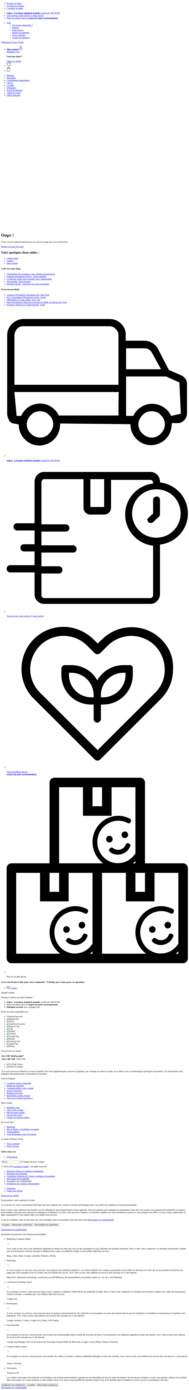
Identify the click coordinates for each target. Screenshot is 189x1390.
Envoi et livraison (14, 1091)
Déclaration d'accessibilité (18, 1179)
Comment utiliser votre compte (20, 1088)
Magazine (11, 1127)
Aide (9, 23)
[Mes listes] (9, 66)
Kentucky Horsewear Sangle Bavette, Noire (26, 305)
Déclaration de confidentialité (101, 1220)
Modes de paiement (20, 32)
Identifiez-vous (13, 52)
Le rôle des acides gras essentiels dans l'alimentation (29, 279)
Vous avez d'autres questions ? (20, 1098)
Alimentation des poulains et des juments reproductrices (31, 274)
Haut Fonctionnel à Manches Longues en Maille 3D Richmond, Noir (37, 302)
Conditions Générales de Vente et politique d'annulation (31, 1176)
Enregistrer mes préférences (13, 1385)
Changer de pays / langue (33, 1162)
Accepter (5, 1225)
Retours (15, 27)
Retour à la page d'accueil (12, 246)
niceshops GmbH (21, 1166)
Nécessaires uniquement (22, 1225)
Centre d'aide (12, 258)
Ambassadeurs (13, 1132)
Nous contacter (18, 35)
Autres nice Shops (15, 1191)
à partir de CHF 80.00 (33, 13)
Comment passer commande (19, 1083)
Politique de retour (15, 1093)
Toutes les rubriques (21, 37)
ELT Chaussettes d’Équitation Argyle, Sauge (26, 297)
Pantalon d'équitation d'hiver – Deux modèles (26, 276)
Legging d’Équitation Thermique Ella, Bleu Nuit (28, 295)
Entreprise (11, 1188)
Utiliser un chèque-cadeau (18, 1117)
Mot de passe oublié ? (16, 1112)
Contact (10, 261)
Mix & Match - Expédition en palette (23, 1129)
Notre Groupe (13, 1146)
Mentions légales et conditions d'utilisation (25, 1171)
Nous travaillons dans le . (32, 18)
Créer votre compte (15, 1110)
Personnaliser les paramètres (46, 1225)
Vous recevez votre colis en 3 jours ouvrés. (25, 15)
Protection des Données (17, 1174)
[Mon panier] (97, 69)
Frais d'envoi (17, 30)
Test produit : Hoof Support (19, 281)
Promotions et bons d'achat (18, 1095)
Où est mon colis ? (15, 1115)
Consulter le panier (15, 8)
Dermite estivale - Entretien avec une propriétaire (28, 284)
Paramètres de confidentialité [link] (19, 1181)
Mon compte (12, 263)
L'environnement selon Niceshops (21, 1134)
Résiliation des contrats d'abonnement (23, 1184)
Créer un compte (14, 61)
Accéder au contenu (15, 6)
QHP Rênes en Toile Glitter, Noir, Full (23, 300)
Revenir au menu (14, 3)
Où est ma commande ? (22, 25)
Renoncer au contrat (10, 1195)
